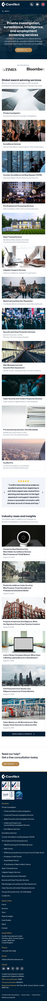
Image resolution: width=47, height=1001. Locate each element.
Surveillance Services (9, 833)
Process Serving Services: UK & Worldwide (16, 892)
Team (4, 912)
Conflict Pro (6, 896)
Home (4, 904)
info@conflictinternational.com (12, 959)
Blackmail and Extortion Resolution (14, 876)
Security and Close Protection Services (15, 880)
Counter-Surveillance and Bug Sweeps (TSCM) (18, 837)
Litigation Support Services (11, 872)
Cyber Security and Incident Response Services (18, 888)
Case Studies (6, 920)
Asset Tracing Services (10, 868)
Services (5, 908)
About (4, 924)
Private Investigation (9, 807)
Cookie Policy (36, 995)
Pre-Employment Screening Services (15, 841)
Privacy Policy (25, 995)
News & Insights (7, 916)
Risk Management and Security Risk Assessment (19, 884)
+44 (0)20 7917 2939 (9, 951)
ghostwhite (12, 997)
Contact (5, 928)
